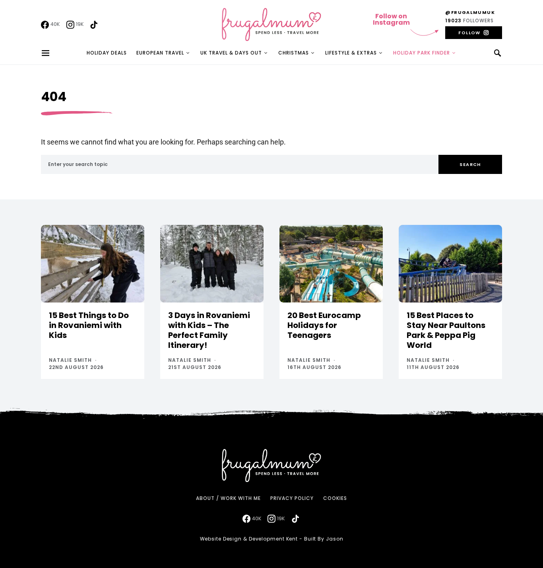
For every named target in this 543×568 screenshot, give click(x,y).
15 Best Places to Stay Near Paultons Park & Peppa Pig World (446, 330)
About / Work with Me (228, 498)
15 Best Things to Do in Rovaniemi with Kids (89, 325)
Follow (469, 32)
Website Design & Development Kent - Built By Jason (271, 538)
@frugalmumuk (470, 12)
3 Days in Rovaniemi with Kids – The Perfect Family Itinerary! (209, 330)
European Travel (160, 52)
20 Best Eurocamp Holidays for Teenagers (324, 325)
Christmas (293, 52)
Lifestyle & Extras (351, 52)
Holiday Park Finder (421, 52)
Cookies (335, 498)
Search (470, 164)
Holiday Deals (107, 52)
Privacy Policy (292, 498)
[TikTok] (94, 25)
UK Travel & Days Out (231, 52)
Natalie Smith (70, 360)
